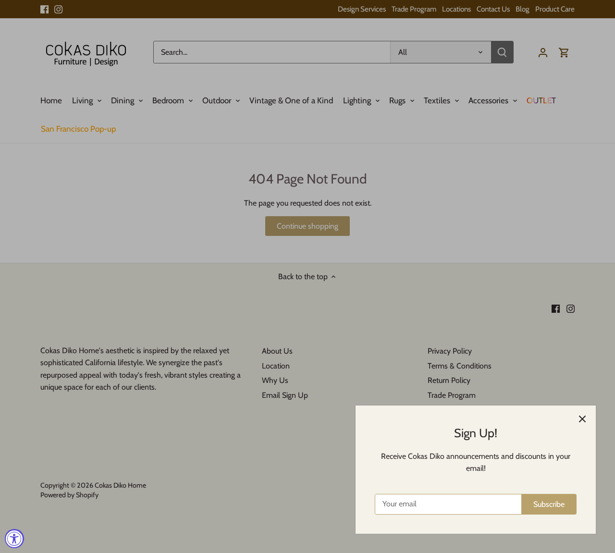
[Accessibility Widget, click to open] (14, 538)
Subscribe (549, 504)
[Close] (582, 419)
